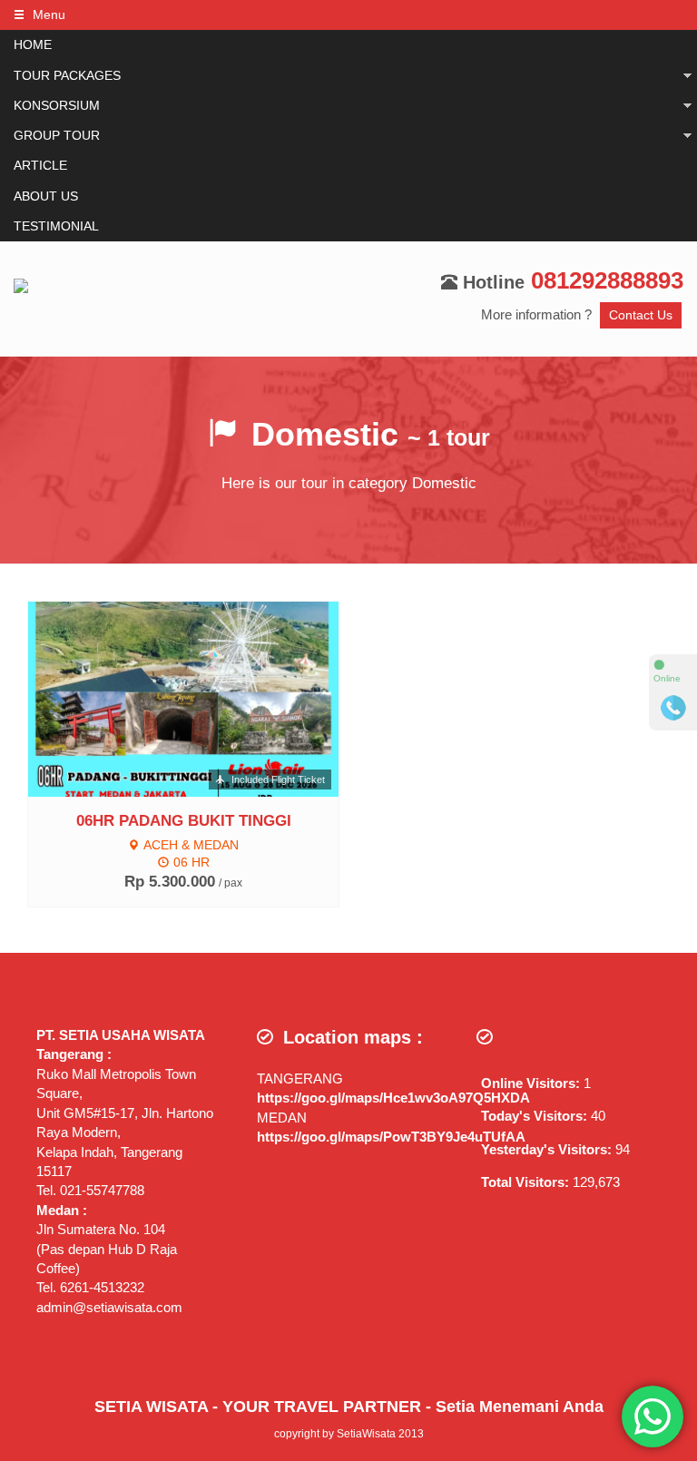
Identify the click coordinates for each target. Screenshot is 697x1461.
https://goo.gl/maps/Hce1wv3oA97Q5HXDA (393, 1097)
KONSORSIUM (57, 106)
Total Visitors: (527, 1182)
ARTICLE (40, 165)
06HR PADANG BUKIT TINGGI (183, 820)
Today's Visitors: (536, 1115)
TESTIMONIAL (56, 226)
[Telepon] (673, 707)
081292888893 (607, 280)
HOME (33, 45)
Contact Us (640, 315)
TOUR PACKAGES (67, 76)
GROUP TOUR (57, 135)
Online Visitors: (532, 1083)
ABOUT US (46, 196)
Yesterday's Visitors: (548, 1149)
